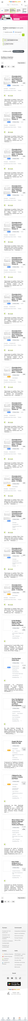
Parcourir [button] (8, 1019)
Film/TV (14, 713)
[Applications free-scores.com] (2, 10)
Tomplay (19, 90)
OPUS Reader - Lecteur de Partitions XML (20, 954)
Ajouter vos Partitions (20, 933)
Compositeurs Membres (20, 931)
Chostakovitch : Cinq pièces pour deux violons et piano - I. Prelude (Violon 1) (17, 79)
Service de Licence (19, 935)
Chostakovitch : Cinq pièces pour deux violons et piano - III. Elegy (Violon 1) (17, 189)
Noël (13, 750)
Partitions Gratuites (8, 954)
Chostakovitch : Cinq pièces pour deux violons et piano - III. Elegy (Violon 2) (17, 406)
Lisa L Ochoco (15, 791)
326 (13, 66)
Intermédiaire (15, 378)
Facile (22, 85)
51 (8, 66)
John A (15, 631)
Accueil (2, 1019)
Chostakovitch (12, 88)
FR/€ (26, 5)
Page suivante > (21, 62)
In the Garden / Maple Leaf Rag (17, 634)
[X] (16, 978)
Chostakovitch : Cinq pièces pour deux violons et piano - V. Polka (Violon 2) (17, 443)
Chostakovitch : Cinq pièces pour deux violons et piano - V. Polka (17, 514)
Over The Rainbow (16, 717)
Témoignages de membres (6, 937)
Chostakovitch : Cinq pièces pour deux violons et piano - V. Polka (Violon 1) (17, 226)
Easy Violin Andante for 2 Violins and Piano (17, 863)
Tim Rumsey (14, 752)
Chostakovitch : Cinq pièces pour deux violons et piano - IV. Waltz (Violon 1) (17, 116)
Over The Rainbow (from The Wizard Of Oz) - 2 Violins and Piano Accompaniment (17, 702)
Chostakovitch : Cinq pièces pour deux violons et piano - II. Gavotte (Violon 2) (17, 334)
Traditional (18, 750)
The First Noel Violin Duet (16, 659)
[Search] (23, 35)
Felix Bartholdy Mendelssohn (15, 789)
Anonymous (14, 669)
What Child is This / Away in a (17, 837)
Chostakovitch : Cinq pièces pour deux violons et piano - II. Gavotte (17, 587)
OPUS (19, 1019)
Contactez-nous (6, 935)
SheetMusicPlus (15, 638)
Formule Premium (19, 938)
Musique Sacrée (15, 666)
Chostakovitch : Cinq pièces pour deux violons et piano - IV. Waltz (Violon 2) (17, 297)
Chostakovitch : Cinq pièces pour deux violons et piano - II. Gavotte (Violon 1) (17, 152)
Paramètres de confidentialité (5, 946)
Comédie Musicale (16, 711)
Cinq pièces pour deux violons (10, 90)
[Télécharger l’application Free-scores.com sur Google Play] (14, 984)
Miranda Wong (15, 715)
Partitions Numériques (5, 959)
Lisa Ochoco (15, 796)
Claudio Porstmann (16, 870)
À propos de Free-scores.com (6, 931)
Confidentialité (5, 943)
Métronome (17, 967)
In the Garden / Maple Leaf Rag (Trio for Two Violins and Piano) (17, 623)
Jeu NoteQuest (18, 964)
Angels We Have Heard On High (17, 742)
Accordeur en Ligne (19, 958)
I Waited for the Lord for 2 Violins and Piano (17, 777)
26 (5, 66)
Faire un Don (18, 940)
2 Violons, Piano (19, 51)
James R (14, 834)
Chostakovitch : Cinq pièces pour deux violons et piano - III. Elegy (17, 551)
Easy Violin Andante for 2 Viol (17, 873)
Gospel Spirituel (15, 668)
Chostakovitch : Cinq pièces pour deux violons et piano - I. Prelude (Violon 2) (17, 261)
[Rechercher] (21, 4)
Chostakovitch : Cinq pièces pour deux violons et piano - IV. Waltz (17, 478)
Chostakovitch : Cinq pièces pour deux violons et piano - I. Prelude (17, 370)
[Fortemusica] (8, 993)
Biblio (14, 1019)
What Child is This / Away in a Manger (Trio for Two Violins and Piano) (18, 822)
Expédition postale (8, 32)
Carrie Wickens (15, 671)
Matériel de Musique (5, 963)
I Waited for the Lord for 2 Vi (17, 794)
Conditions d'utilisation (7, 940)
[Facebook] (8, 978)
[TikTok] (20, 978)
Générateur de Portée (20, 962)
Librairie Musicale (8, 956)
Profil (25, 1019)
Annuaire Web (18, 960)
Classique (6, 88)
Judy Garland (20, 713)
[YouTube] (12, 978)
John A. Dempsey (16, 636)
